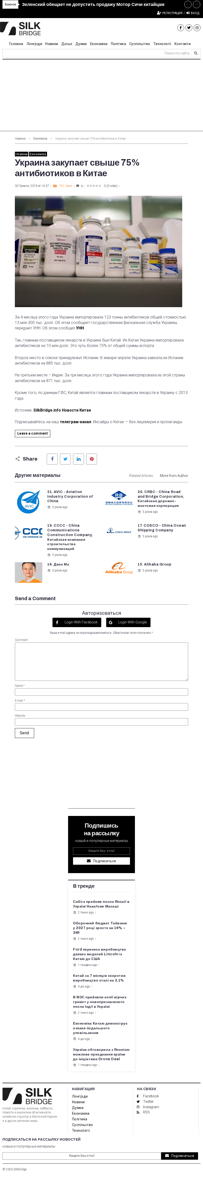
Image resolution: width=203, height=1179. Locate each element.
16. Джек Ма (58, 564)
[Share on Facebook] (52, 459)
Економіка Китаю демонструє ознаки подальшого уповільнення (100, 1028)
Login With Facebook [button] (81, 622)
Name (20, 686)
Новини (20, 138)
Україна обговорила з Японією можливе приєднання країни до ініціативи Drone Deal (101, 1054)
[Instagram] (197, 27)
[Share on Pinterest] (91, 459)
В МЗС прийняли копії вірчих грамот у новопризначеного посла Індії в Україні (100, 1001)
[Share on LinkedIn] (78, 459)
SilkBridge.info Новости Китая (62, 410)
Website (20, 715)
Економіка (40, 138)
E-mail (20, 700)
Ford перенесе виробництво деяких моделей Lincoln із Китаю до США (99, 954)
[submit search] (196, 53)
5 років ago (59, 507)
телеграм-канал (75, 421)
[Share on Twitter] (65, 459)
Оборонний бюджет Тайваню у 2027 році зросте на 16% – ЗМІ (100, 927)
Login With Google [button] (132, 622)
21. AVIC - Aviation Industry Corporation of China (70, 496)
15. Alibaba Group (155, 564)
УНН (80, 328)
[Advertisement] (101, 96)
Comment (21, 640)
